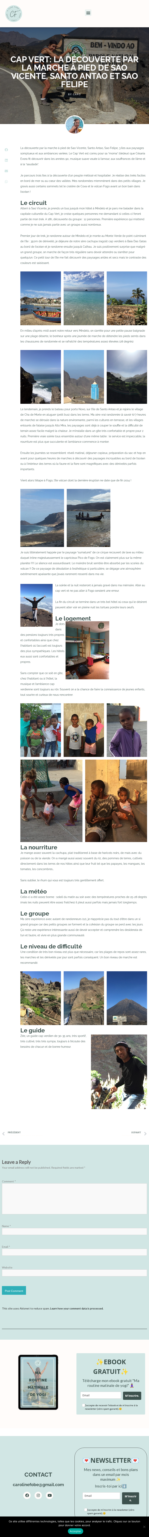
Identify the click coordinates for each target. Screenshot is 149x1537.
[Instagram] (38, 1495)
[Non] (144, 1527)
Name (6, 1226)
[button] (88, 12)
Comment (9, 1181)
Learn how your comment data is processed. (76, 1308)
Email (6, 1246)
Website (7, 1267)
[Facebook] (27, 1495)
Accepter (75, 1531)
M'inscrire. (132, 1396)
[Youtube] (49, 1495)
